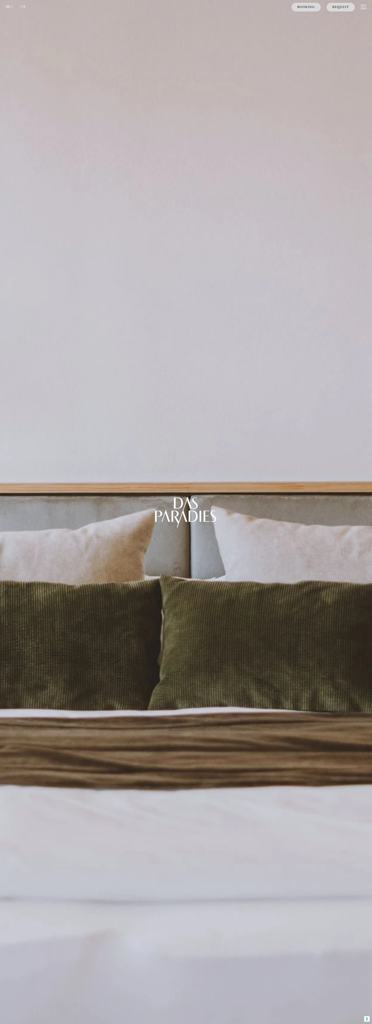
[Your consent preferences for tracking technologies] (367, 1019)
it (24, 7)
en (16, 7)
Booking (306, 7)
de (8, 7)
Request (340, 7)
